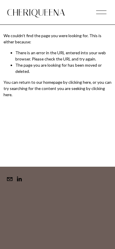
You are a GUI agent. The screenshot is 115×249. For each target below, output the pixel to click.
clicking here (79, 82)
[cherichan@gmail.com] (10, 179)
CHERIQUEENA (36, 12)
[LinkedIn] (19, 179)
